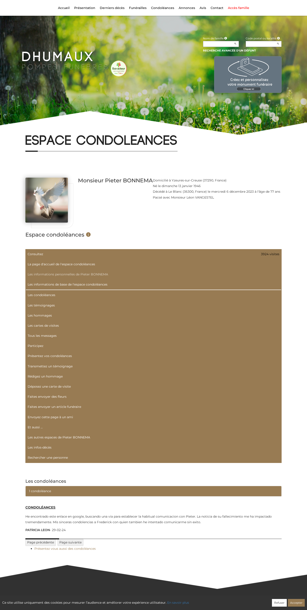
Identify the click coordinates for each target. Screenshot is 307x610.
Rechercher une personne (48, 458)
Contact (217, 8)
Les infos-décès (39, 447)
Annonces (187, 8)
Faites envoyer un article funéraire (54, 407)
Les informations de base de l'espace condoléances (67, 284)
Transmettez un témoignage (50, 366)
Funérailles (138, 8)
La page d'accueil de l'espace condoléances (61, 264)
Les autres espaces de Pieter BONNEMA (59, 437)
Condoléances (162, 8)
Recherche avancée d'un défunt (229, 50)
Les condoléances (41, 295)
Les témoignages (41, 305)
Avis (203, 8)
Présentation (84, 8)
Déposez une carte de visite (49, 386)
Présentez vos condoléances (50, 356)
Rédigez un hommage (45, 376)
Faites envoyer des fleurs (47, 397)
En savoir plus (178, 603)
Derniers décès (112, 8)
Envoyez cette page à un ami (50, 417)
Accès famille (238, 8)
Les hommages (40, 315)
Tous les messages (42, 336)
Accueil (64, 8)
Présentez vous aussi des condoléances (65, 549)
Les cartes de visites (43, 326)
